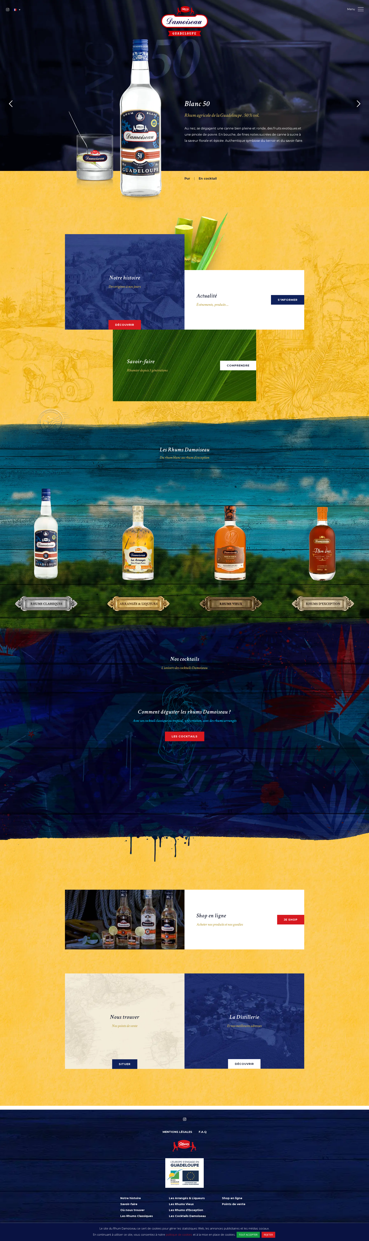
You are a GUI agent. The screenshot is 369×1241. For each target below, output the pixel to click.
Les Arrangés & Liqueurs (187, 1198)
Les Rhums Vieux (181, 1204)
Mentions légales (177, 1132)
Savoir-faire (128, 1204)
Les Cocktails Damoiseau (187, 1216)
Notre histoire (130, 1198)
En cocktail (232, 178)
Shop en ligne (232, 1198)
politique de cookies (179, 1234)
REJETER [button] (268, 1234)
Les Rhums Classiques (136, 1216)
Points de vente (233, 1204)
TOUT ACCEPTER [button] (248, 1234)
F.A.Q (203, 1132)
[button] (16, 9)
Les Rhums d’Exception (186, 1210)
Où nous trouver (132, 1210)
